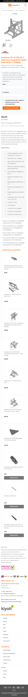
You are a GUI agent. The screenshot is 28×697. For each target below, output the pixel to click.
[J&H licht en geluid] (13, 5)
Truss (16, 10)
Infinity (4, 631)
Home (3, 10)
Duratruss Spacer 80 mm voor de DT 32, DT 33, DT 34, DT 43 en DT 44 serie (13, 267)
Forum (4, 674)
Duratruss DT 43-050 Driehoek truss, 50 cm (12, 295)
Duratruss (5, 637)
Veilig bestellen (7, 650)
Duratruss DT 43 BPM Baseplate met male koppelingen (13, 439)
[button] (2, 5)
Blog (4, 677)
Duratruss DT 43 (22, 10)
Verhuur (5, 670)
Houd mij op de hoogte (11, 108)
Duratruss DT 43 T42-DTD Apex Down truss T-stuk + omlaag (13, 410)
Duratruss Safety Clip (10, 496)
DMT (4, 628)
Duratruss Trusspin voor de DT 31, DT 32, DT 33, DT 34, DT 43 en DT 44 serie (13, 526)
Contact (5, 663)
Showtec (5, 618)
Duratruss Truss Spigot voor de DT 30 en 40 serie (13, 467)
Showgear (5, 634)
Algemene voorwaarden (9, 653)
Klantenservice (7, 660)
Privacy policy (6, 656)
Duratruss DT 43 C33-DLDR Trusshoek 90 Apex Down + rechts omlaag (13, 353)
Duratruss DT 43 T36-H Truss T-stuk (13, 381)
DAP (4, 624)
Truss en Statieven (10, 10)
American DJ (6, 641)
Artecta (5, 621)
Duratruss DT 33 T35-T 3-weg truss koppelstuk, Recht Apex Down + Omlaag (14, 325)
